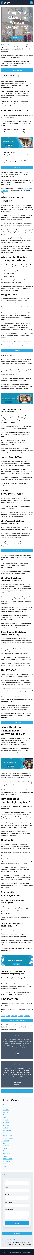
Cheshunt (5, 1127)
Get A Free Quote (17, 1091)
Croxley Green (7, 1151)
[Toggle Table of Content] (16, 76)
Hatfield (3, 1015)
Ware (4, 1117)
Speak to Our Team (17, 550)
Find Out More (17, 722)
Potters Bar (6, 1120)
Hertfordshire (6, 1145)
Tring (4, 1166)
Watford (5, 1148)
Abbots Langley (7, 1135)
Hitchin (5, 1133)
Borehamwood (7, 1130)
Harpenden (14, 1015)
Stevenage (27, 1015)
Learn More (17, 350)
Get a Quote (16, 37)
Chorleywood (6, 1161)
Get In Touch (17, 1233)
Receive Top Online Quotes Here (17, 1020)
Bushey (5, 1143)
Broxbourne (6, 1125)
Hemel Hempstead (8, 1138)
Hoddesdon (6, 1122)
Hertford (8, 1015)
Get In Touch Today (17, 70)
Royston (5, 1163)
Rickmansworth (7, 1156)
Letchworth (6, 1140)
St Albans (20, 1015)
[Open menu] (31, 2)
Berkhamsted (6, 1153)
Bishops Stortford (7, 1158)
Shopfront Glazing (7, 45)
